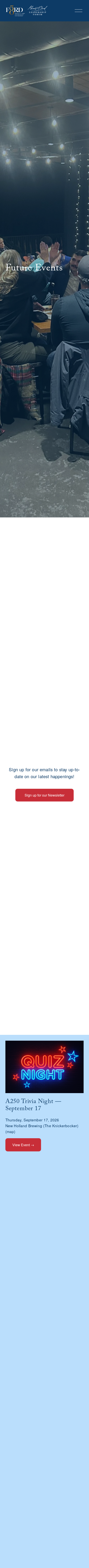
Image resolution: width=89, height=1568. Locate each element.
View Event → (23, 1144)
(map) (10, 1131)
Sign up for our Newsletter (44, 795)
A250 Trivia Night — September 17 (33, 1106)
